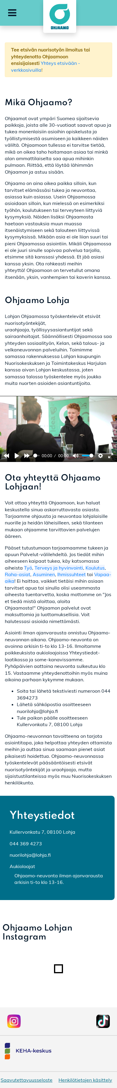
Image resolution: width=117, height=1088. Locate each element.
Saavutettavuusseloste (26, 1080)
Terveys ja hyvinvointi (58, 568)
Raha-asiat (17, 574)
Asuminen (44, 574)
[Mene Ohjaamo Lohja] (58, 16)
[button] (12, 13)
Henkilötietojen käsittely (85, 1080)
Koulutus (95, 568)
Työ (28, 568)
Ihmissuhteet (71, 574)
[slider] (36, 455)
